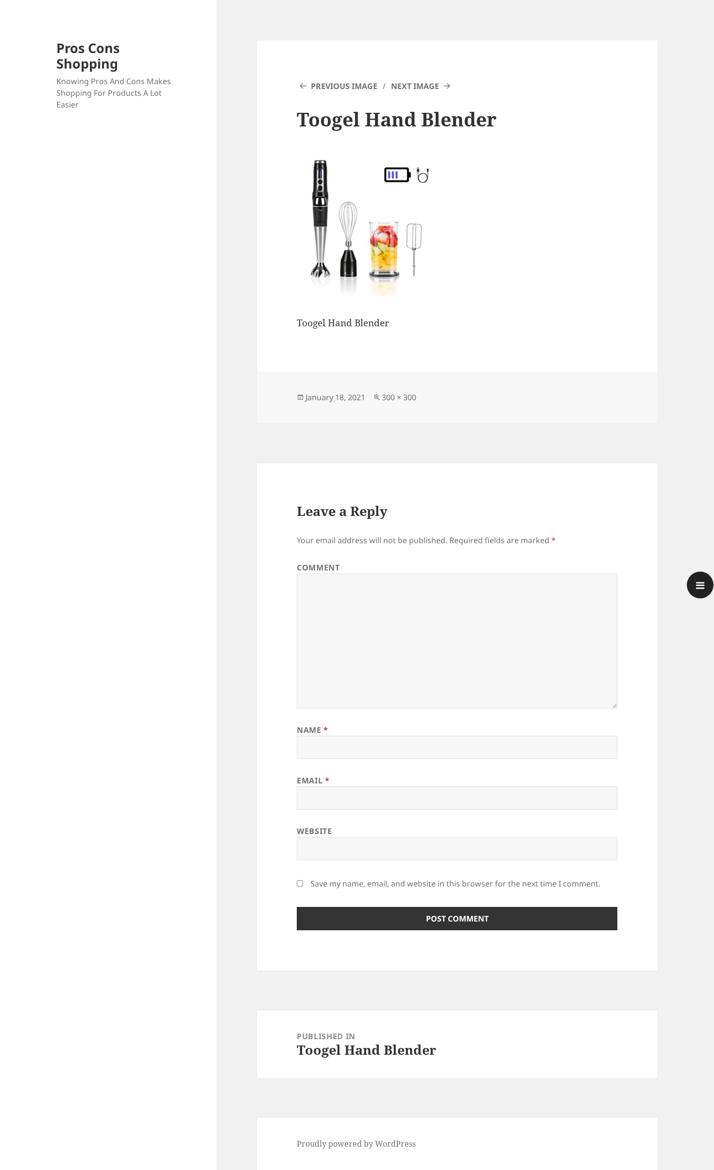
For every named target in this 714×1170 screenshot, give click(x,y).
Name (312, 730)
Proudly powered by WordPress (356, 1143)
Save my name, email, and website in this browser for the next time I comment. (455, 883)
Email (313, 780)
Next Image (415, 86)
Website (314, 831)
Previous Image (344, 86)
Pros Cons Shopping (87, 55)
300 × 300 (399, 397)
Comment (318, 567)
